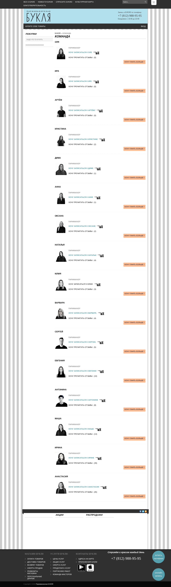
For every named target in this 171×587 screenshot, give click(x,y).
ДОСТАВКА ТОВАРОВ (36, 562)
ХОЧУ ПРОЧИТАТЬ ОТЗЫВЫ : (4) (82, 260)
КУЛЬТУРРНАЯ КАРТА (84, 2)
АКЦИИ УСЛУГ (59, 562)
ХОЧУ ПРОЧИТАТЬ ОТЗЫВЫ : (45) (82, 492)
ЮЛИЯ (58, 274)
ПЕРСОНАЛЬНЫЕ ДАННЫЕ (34, 577)
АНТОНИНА (61, 390)
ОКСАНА (59, 216)
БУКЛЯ (57, 33)
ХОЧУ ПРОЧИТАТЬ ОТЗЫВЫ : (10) (82, 376)
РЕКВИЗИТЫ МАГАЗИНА (32, 572)
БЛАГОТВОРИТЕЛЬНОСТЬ (35, 6)
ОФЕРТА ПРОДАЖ (35, 568)
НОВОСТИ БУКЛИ (45, 2)
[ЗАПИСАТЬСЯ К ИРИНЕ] (98, 459)
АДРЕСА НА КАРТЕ (86, 559)
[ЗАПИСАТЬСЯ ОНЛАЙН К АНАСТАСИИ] (96, 54)
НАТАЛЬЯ (60, 245)
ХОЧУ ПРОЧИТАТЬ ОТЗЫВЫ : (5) (82, 347)
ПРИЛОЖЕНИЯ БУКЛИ (87, 562)
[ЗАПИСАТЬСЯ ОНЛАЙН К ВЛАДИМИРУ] (97, 286)
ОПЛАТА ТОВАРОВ (35, 559)
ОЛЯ (57, 42)
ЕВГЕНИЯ (60, 361)
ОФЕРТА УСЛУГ (59, 565)
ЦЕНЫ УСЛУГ (58, 559)
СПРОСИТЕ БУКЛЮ (64, 2)
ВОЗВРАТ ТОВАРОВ (35, 565)
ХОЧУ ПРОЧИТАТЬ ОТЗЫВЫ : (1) (82, 173)
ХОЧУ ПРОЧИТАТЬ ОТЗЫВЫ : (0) (82, 57)
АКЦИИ (59, 515)
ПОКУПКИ (31, 34)
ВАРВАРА (60, 303)
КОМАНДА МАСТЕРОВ (62, 574)
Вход (143, 26)
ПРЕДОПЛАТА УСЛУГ (62, 568)
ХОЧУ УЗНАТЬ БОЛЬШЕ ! (134, 62)
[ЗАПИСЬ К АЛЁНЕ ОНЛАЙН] (98, 431)
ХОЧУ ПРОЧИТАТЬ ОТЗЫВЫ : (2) (82, 144)
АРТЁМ (58, 100)
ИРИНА (58, 448)
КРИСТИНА (60, 129)
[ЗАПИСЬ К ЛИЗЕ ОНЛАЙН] (102, 402)
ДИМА (58, 158)
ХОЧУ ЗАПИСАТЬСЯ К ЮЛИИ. (80, 284)
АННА (58, 187)
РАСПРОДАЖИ (94, 515)
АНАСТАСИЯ (61, 476)
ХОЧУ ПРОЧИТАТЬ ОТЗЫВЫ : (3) (82, 289)
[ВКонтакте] (140, 511)
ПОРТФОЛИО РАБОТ (61, 571)
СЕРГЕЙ (59, 332)
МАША (58, 418)
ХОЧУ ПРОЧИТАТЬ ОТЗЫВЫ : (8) (82, 405)
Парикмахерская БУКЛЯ (44, 584)
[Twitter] (143, 511)
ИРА (57, 71)
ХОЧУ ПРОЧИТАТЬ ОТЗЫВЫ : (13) (82, 434)
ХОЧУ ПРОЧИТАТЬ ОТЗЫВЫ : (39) (82, 463)
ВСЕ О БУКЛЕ (29, 2)
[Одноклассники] (145, 511)
